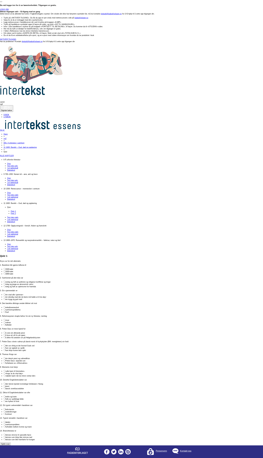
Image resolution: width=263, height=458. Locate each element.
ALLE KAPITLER (7, 156)
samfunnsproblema (12, 310)
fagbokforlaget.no (81, 18)
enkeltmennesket (12, 307)
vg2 (5, 138)
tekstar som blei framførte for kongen (20, 440)
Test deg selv (12, 166)
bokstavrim (9, 409)
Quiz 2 (13, 213)
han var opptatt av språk (15, 348)
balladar (8, 325)
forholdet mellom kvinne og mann (18, 427)
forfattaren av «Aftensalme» (16, 363)
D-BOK (6, 115)
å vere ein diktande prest (15, 333)
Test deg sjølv (12, 195)
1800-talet (9, 274)
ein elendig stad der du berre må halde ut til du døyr (25, 297)
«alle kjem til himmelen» (15, 371)
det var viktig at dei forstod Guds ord (19, 346)
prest (7, 386)
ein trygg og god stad (13, 299)
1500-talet (9, 269)
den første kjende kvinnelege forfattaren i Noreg (24, 384)
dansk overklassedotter (14, 389)
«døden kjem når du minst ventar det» (20, 376)
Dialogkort (11, 170)
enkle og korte (11, 397)
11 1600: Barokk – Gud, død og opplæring (20, 147)
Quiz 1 (13, 211)
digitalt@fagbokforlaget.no (111, 14)
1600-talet (9, 271)
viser (7, 320)
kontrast (8, 414)
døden (7, 422)
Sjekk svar (5, 444)
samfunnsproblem (12, 424)
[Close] (1, 1)
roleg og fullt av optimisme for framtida (20, 287)
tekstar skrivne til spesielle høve (18, 435)
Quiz (9, 164)
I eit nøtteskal (12, 197)
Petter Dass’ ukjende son (15, 361)
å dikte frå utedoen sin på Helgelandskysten (22, 338)
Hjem (6, 134)
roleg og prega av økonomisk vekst (19, 284)
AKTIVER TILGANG (8, 39)
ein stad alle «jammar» (14, 295)
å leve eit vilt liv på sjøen (15, 335)
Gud (7, 312)
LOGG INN (4, 9)
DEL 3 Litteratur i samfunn (14, 143)
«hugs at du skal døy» (14, 373)
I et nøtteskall (12, 168)
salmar (8, 322)
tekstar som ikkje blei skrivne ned (18, 437)
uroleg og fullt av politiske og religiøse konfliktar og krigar (28, 282)
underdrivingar (10, 412)
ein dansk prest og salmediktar (17, 358)
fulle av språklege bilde (14, 399)
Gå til (2, 130)
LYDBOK (7, 117)
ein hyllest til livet (12, 401)
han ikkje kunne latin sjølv (15, 350)
